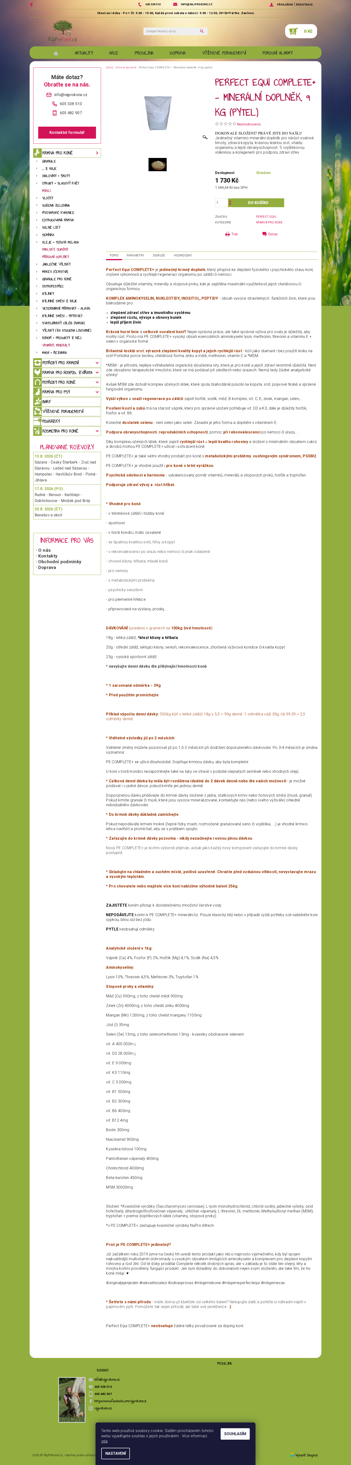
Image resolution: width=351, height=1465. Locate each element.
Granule (49, 161)
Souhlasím (235, 1434)
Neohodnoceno (249, 124)
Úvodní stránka (58, 53)
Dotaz (273, 234)
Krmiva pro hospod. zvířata (67, 372)
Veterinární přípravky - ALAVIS (66, 308)
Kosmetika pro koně (60, 431)
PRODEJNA (144, 53)
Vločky (47, 198)
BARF (47, 401)
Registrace (304, 4)
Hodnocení (182, 255)
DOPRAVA (178, 53)
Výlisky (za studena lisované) (66, 330)
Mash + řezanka (54, 353)
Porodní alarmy (277, 53)
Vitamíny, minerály (56, 345)
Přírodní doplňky (55, 257)
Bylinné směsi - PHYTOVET (62, 316)
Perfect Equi (266, 216)
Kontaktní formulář (67, 132)
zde (104, 1441)
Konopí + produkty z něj (61, 338)
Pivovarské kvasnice (58, 213)
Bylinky (48, 294)
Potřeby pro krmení (61, 362)
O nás (44, 550)
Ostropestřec (53, 286)
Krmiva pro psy (56, 392)
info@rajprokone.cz (107, 1379)
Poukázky (51, 421)
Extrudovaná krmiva (58, 220)
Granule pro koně (57, 279)
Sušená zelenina (56, 205)
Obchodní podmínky (59, 561)
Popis (114, 255)
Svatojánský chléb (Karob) (63, 323)
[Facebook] (32, 4)
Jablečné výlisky (56, 264)
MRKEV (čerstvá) (55, 272)
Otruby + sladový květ (60, 183)
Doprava (47, 567)
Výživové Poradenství (224, 53)
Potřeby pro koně (59, 382)
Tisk (234, 234)
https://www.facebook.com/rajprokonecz (121, 1401)
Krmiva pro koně (58, 153)
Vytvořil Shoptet (306, 1455)
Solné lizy (51, 227)
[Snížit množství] (230, 205)
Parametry (135, 255)
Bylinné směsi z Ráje (59, 301)
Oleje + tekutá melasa (60, 242)
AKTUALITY (84, 53)
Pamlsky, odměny (55, 249)
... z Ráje (49, 169)
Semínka (48, 235)
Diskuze (159, 255)
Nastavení (115, 1453)
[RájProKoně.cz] (62, 32)
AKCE (113, 53)
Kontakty (48, 556)
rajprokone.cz (103, 1408)
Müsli (46, 191)
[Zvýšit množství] (230, 200)
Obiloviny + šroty (56, 176)
